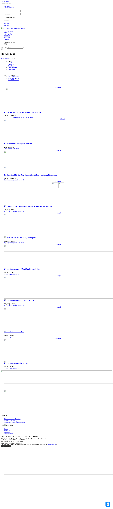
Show (13, 76)
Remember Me (10, 17)
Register (6, 23)
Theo (11, 63)
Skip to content (5, 1)
